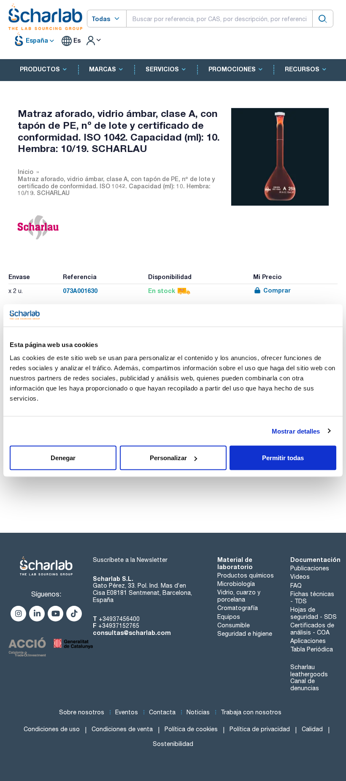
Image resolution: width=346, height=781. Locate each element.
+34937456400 (119, 619)
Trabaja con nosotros (251, 712)
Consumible (233, 625)
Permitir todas (283, 457)
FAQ (296, 585)
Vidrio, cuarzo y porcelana (238, 596)
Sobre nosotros (81, 712)
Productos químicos (245, 575)
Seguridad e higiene (244, 633)
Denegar (63, 457)
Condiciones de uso (52, 729)
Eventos (126, 712)
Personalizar (168, 457)
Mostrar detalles (296, 430)
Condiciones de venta (122, 729)
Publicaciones (309, 568)
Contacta (162, 712)
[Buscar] (322, 18)
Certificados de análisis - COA (312, 629)
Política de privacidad (260, 729)
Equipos (228, 616)
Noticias (198, 712)
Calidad (312, 729)
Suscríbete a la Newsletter (130, 559)
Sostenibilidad (173, 743)
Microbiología (236, 583)
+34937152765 (118, 625)
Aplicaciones (308, 640)
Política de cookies (191, 729)
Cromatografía (237, 608)
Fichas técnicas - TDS (312, 598)
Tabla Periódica (311, 649)
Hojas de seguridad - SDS (313, 613)
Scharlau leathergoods (309, 671)
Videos (300, 576)
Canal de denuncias (304, 685)
